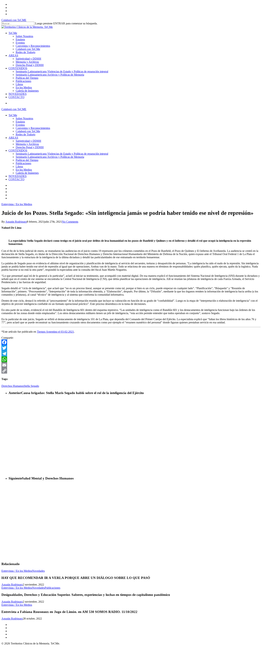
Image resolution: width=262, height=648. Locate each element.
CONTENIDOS (18, 150)
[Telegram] (131, 353)
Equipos (20, 121)
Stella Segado (31, 385)
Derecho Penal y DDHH (30, 147)
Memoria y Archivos (27, 144)
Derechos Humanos (12, 385)
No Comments (70, 221)
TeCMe (13, 115)
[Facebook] (131, 342)
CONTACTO (16, 179)
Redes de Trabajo (25, 134)
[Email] (131, 365)
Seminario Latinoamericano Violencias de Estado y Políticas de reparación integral (62, 153)
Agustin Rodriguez (16, 221)
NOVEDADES (18, 176)
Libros (19, 166)
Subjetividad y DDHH (28, 140)
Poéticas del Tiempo (27, 160)
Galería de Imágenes (27, 172)
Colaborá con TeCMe (28, 131)
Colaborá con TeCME (13, 20)
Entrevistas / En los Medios (16, 204)
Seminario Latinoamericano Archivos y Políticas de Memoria (50, 156)
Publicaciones (23, 163)
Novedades (38, 570)
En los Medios (24, 169)
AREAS (13, 137)
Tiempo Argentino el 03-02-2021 (55, 331)
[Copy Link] (131, 371)
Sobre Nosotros (24, 118)
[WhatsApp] (131, 359)
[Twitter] (131, 348)
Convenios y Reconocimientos (33, 128)
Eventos (20, 124)
